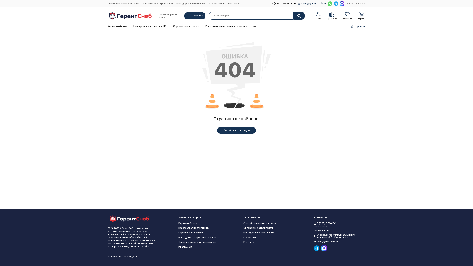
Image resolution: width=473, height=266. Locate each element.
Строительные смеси (186, 26)
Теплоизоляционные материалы (197, 242)
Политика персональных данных (123, 256)
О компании (249, 237)
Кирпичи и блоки (117, 26)
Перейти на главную (236, 130)
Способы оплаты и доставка (124, 3)
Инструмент (185, 247)
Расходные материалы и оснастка (226, 26)
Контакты (233, 3)
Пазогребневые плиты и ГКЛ (150, 26)
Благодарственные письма (191, 3)
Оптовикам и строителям (158, 3)
